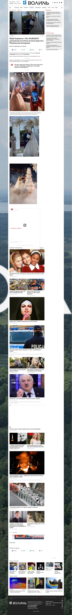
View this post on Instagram (16, 228)
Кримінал (44, 7)
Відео (56, 7)
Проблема (31, 7)
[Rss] (62, 608)
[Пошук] (62, 8)
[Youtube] (61, 3)
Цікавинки (19, 10)
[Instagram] (57, 3)
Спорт (49, 7)
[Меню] (10, 8)
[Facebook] (53, 3)
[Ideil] (36, 611)
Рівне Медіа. (38, 56)
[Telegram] (59, 3)
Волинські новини (13, 10)
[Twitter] (55, 3)
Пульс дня (16, 7)
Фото (53, 7)
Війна (21, 7)
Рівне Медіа (15, 532)
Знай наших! (38, 7)
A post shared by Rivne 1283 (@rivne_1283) (25, 245)
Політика (26, 7)
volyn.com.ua (41, 597)
